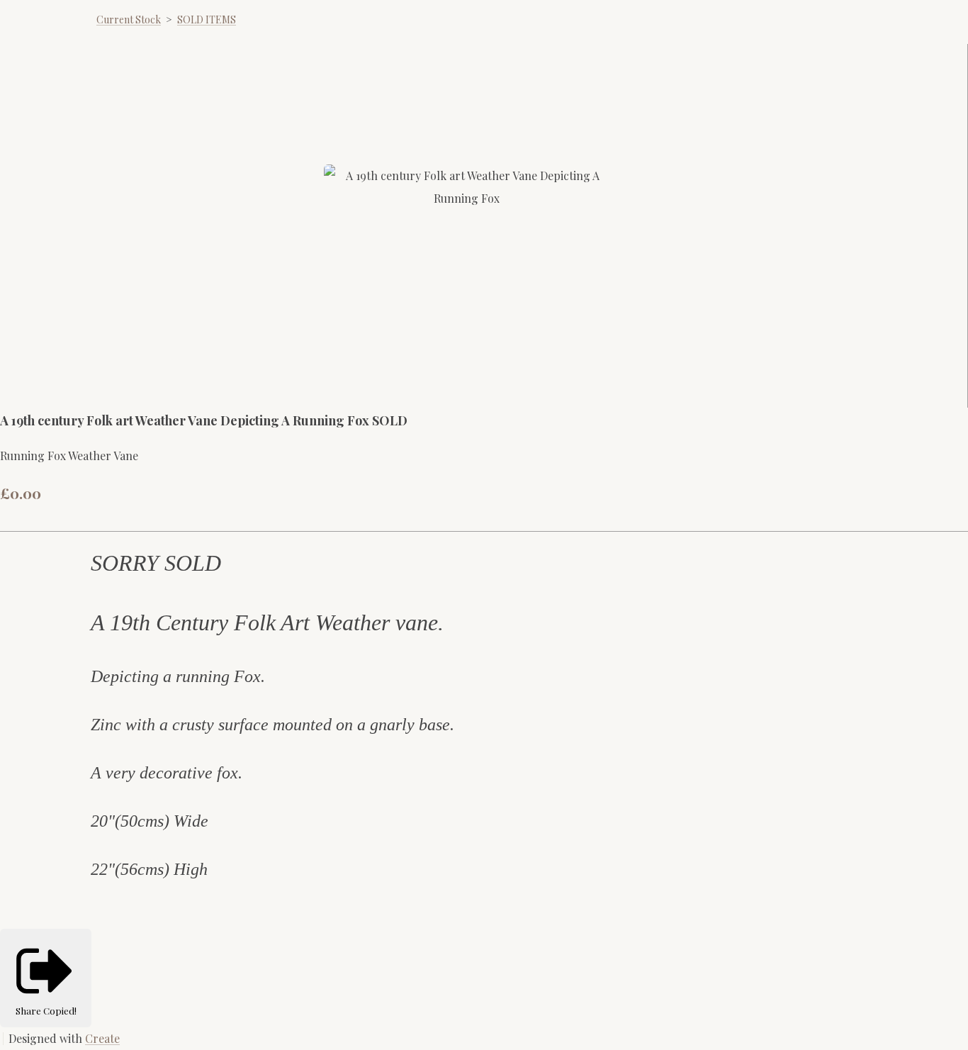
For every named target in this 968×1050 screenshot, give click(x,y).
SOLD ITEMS (206, 19)
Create (102, 1038)
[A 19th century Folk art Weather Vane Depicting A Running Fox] (405, 373)
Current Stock (128, 19)
